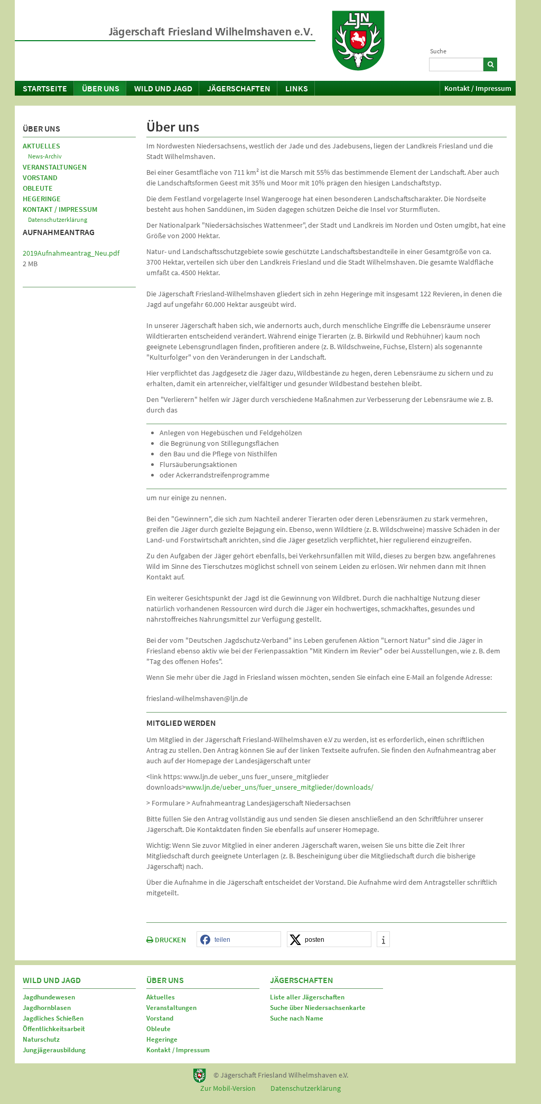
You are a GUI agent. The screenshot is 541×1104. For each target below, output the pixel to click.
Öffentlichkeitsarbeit (54, 1028)
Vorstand (40, 177)
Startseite (45, 88)
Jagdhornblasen (47, 1007)
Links (296, 88)
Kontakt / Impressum (477, 88)
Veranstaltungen (55, 167)
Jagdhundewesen (49, 997)
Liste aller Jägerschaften (307, 997)
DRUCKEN (169, 939)
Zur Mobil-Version (228, 1088)
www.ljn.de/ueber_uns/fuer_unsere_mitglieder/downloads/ (279, 787)
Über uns (100, 88)
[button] (239, 940)
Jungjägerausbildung (54, 1049)
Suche (438, 51)
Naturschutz (41, 1039)
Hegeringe (42, 198)
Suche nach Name (296, 1018)
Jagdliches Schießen (53, 1018)
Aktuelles (41, 146)
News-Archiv (45, 156)
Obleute (38, 188)
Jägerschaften (238, 88)
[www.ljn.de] (358, 41)
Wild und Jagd (163, 88)
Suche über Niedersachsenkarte (318, 1007)
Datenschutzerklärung (57, 219)
